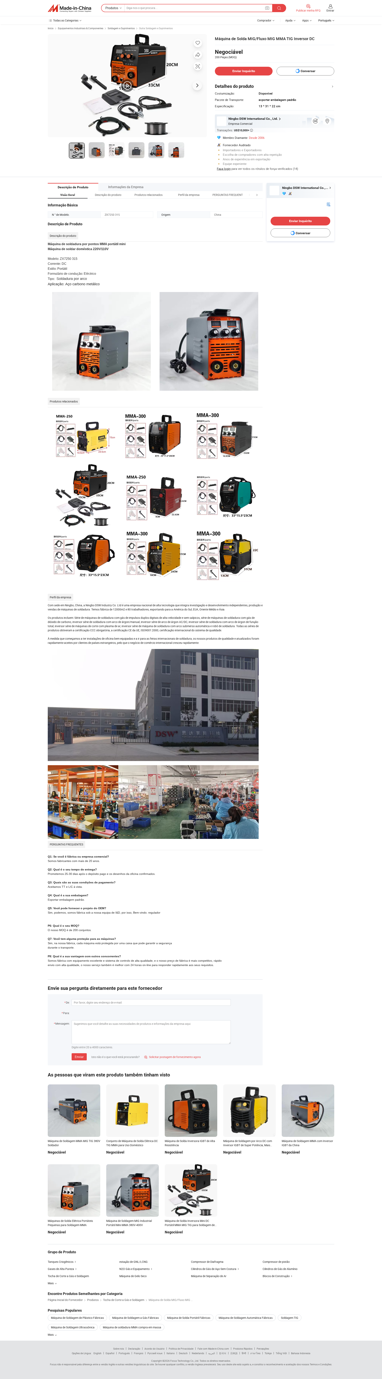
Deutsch (183, 1353)
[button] (249, 194)
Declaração (134, 1348)
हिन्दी (244, 1353)
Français (138, 1353)
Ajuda (288, 20)
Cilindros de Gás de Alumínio (280, 1269)
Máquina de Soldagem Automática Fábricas (246, 1318)
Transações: (235, 130)
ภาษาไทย (255, 1353)
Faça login (224, 169)
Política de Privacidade (181, 1348)
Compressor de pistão (276, 1262)
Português (124, 1353)
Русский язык (154, 1353)
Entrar (330, 10)
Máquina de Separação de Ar (208, 1276)
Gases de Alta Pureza (61, 1269)
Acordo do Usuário (154, 1348)
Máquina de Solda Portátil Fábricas (188, 1318)
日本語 (234, 1353)
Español (110, 1353)
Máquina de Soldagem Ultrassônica (73, 1327)
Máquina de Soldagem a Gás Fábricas (135, 1318)
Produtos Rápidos (242, 1348)
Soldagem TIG (289, 1318)
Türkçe (268, 1353)
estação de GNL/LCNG (133, 1262)
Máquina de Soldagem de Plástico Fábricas (77, 1318)
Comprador (264, 20)
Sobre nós (118, 1348)
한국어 (222, 1353)
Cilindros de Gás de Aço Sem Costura (213, 1269)
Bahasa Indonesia (300, 1353)
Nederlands (198, 1353)
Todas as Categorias (65, 20)
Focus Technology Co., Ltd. (184, 1360)
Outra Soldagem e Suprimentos (156, 28)
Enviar (79, 1057)
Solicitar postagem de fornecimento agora (172, 1057)
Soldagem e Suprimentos (121, 28)
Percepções (263, 1348)
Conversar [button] (308, 71)
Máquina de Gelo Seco (133, 1276)
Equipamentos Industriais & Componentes (80, 28)
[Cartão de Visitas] (328, 204)
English (97, 1353)
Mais (51, 1334)
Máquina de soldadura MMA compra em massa (132, 1327)
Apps (305, 20)
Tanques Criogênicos (60, 1262)
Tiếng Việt (281, 1353)
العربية (211, 1353)
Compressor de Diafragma (207, 1262)
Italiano (171, 1353)
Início (51, 28)
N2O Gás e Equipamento (134, 1269)
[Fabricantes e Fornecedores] (69, 8)
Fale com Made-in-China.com (213, 1348)
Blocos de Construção (276, 1276)
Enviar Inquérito (243, 71)
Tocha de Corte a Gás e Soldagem (68, 1276)
